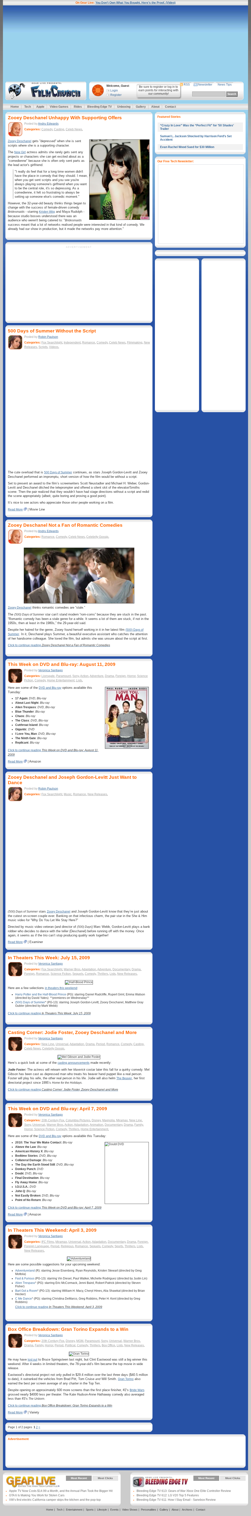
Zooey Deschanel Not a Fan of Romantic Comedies (65, 525)
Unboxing (123, 106)
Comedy (46, 129)
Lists (79, 680)
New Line (47, 1044)
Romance (88, 342)
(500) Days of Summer (30, 1002)
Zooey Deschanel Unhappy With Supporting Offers (65, 117)
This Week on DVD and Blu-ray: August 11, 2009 (61, 664)
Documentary (121, 969)
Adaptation (89, 969)
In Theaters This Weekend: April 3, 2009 (52, 1230)
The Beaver (124, 1078)
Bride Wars (137, 1390)
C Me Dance (23, 1298)
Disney (96, 1120)
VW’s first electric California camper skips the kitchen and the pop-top (55, 1499)
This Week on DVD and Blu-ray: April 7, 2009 (57, 1108)
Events (114, 1509)
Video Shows (130, 1509)
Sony (75, 676)
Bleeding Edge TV (99, 106)
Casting (59, 129)
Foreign (120, 676)
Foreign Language (36, 1246)
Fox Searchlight (51, 342)
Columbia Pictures (78, 1120)
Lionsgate (48, 676)
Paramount (63, 676)
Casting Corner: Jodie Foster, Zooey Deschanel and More (72, 1032)
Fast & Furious (24, 1278)
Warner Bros (72, 969)
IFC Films (47, 1242)
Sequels (77, 974)
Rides (78, 106)
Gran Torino (126, 1379)
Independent (72, 342)
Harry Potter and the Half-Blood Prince (40, 994)
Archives (187, 1509)
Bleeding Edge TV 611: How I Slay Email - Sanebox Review (176, 1499)
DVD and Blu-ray (50, 688)
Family (138, 1124)
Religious (67, 1246)
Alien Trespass (25, 1283)
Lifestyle (102, 1509)
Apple (40, 106)
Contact (170, 106)
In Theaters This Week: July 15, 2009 (49, 957)
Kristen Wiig (47, 211)
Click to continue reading (59, 645)
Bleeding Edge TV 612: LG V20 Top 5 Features (168, 1495)
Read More (15, 509)
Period (100, 1044)
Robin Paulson (48, 337)
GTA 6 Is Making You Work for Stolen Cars (36, 1495)
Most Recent (79, 1478)
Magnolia (108, 1120)
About (155, 106)
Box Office (108, 1345)
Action (84, 676)
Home (15, 106)
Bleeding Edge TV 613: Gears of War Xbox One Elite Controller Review (184, 1491)
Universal (62, 1044)
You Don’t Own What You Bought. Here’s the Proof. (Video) (135, 2)
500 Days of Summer (58, 472)
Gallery (141, 106)
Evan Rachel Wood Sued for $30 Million (187, 147)
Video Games (59, 106)
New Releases (97, 794)
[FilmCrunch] (45, 91)
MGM (79, 1341)
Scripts (43, 347)
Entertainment (74, 1509)
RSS (187, 84)
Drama (109, 676)
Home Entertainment (61, 680)
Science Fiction (60, 974)
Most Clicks (105, 1478)
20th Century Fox (52, 1120)
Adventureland (25, 1270)
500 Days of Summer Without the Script (52, 330)
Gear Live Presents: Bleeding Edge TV (160, 1482)
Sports (118, 1246)
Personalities (148, 1509)
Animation (96, 1124)
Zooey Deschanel (19, 141)
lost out (32, 1359)
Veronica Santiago (50, 670)
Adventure (96, 676)
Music (68, 794)
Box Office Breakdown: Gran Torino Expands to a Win (68, 1329)
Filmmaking (134, 342)
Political (70, 1345)
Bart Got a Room (26, 1290)
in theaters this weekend (61, 988)
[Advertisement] (125, 43)
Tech (27, 106)
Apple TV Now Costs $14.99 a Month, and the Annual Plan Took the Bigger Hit (61, 1491)
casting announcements (73, 1063)
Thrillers (102, 974)
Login (114, 90)
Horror (131, 676)
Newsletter (205, 84)
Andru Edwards (48, 123)
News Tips (225, 84)
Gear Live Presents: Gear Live (33, 1482)
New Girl (20, 152)
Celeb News (74, 129)
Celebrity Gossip (97, 537)
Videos (53, 347)
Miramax (122, 1120)
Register (116, 95)
